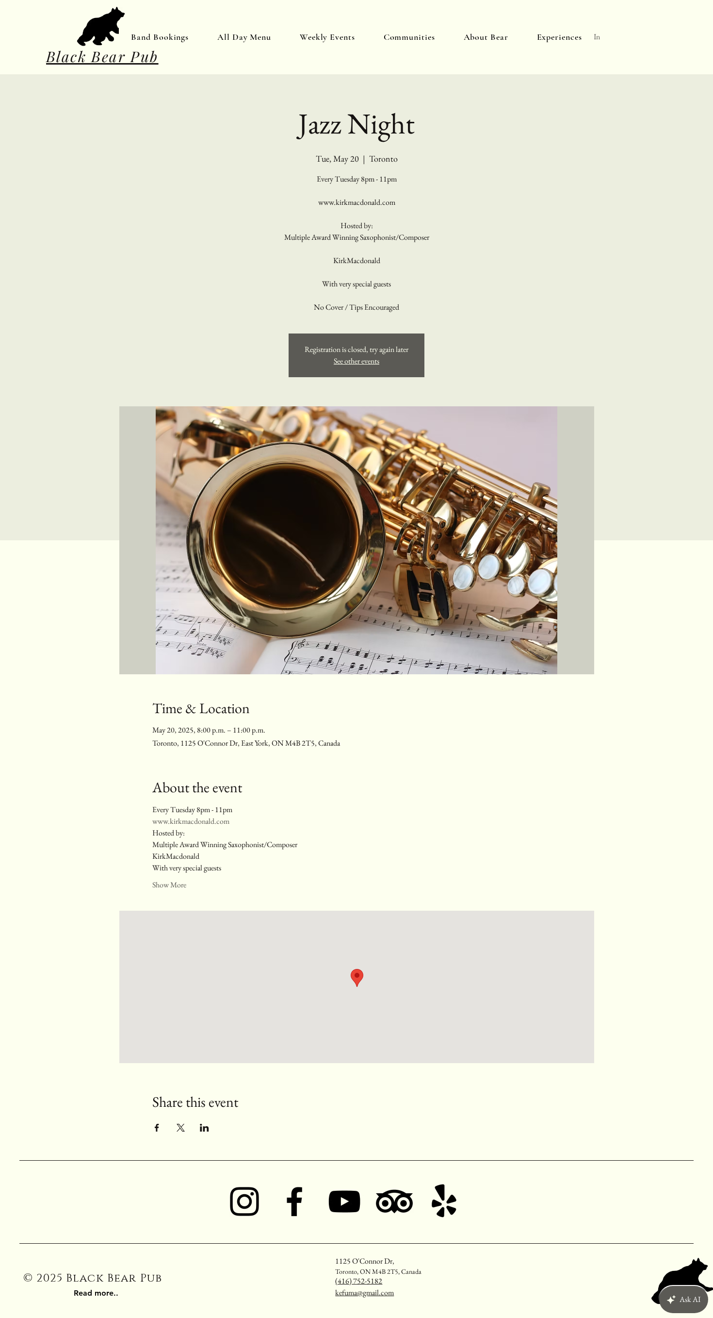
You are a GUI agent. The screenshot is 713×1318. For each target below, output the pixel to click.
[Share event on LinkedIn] (204, 1128)
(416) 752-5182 (358, 1281)
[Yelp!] (444, 1201)
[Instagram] (244, 1201)
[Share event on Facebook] (157, 1128)
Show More (169, 885)
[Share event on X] (180, 1128)
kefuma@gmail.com (364, 1292)
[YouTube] (344, 1201)
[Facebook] (294, 1201)
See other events (356, 361)
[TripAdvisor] (394, 1201)
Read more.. (96, 1293)
